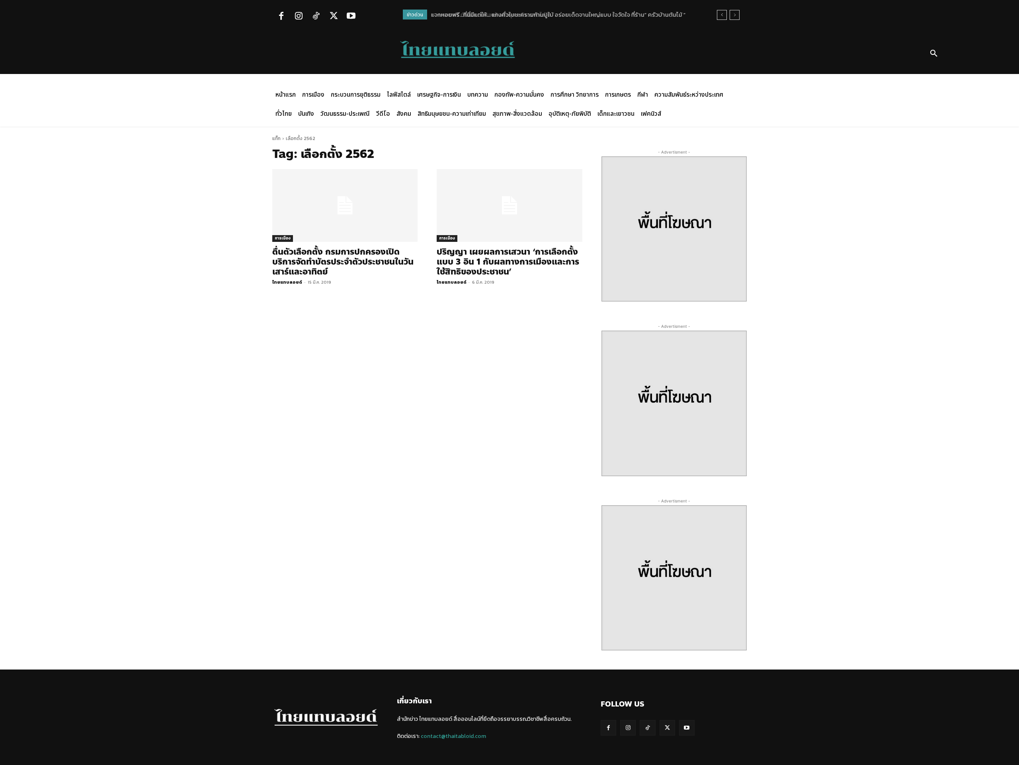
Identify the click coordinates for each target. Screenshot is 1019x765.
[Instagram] (298, 16)
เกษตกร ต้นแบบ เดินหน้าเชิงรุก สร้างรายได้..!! (489, 14)
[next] (735, 15)
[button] (933, 53)
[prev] (722, 15)
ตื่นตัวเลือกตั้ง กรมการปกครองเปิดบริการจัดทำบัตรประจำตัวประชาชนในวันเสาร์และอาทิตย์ (343, 261)
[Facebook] (281, 16)
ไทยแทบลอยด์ (287, 282)
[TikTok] (316, 16)
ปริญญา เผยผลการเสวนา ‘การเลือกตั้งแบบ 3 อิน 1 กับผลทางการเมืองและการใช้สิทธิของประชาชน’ (508, 261)
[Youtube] (351, 16)
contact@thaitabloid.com (453, 736)
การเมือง (283, 238)
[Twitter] (333, 16)
